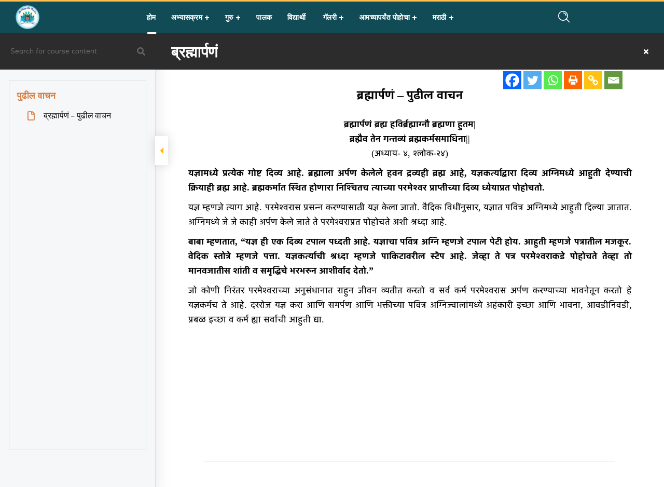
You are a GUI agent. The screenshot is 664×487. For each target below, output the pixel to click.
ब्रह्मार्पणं (194, 51)
